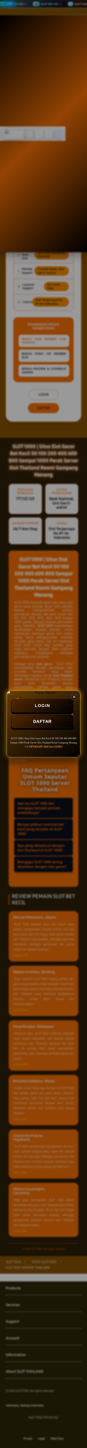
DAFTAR (42, 721)
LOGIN (42, 705)
